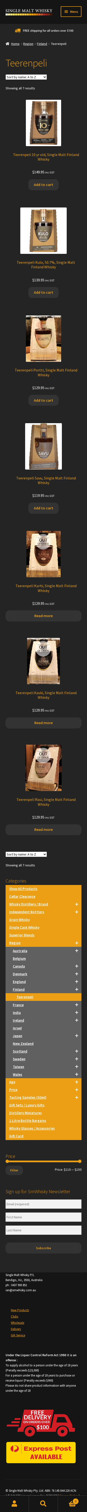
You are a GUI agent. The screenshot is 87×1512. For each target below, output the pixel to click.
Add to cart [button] (43, 184)
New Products (20, 1310)
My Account (14, 1504)
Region (28, 44)
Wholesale (17, 1323)
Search (43, 1504)
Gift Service (18, 1335)
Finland (42, 44)
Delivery (16, 1329)
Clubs (14, 1316)
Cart (67, 1499)
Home (15, 44)
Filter (14, 1170)
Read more (43, 615)
